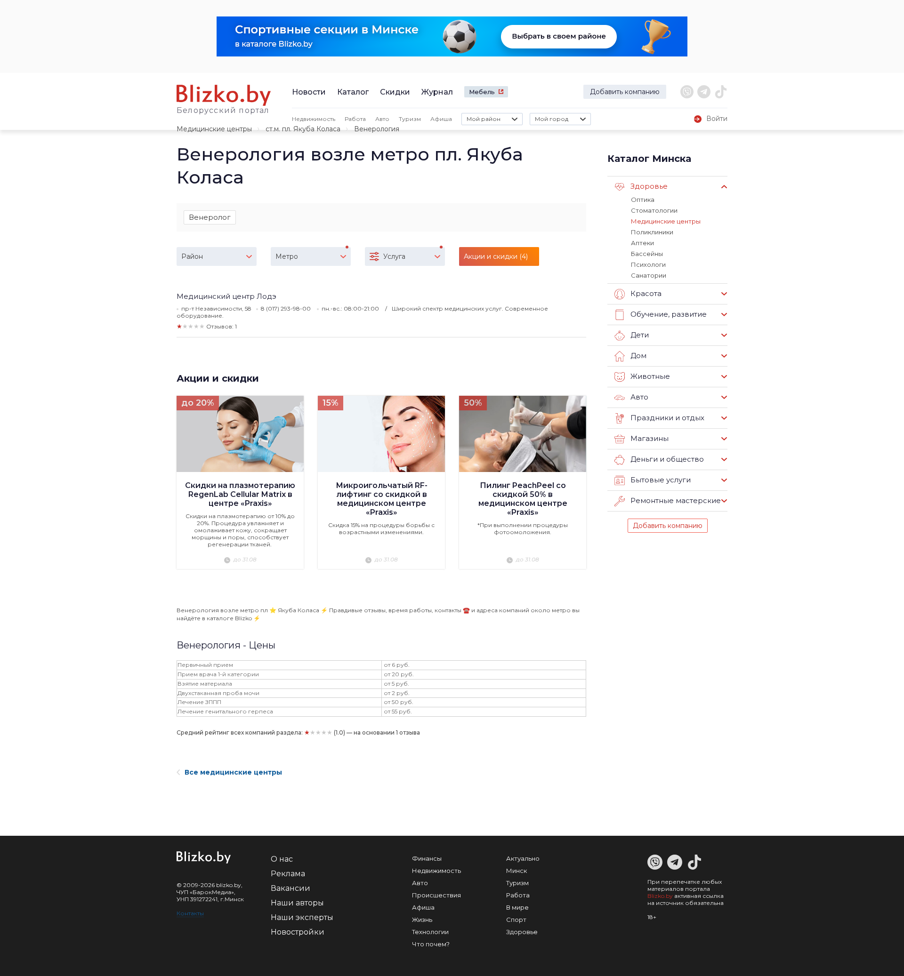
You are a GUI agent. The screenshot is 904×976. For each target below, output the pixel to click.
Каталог (353, 92)
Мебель (482, 92)
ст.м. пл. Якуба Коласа (303, 129)
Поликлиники (652, 232)
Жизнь (422, 919)
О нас (282, 859)
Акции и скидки (218, 378)
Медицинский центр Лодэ (226, 296)
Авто (382, 118)
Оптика (642, 199)
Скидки (395, 92)
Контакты (190, 913)
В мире (517, 907)
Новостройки (297, 932)
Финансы (427, 858)
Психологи (648, 264)
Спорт (516, 919)
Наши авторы (297, 902)
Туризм (410, 118)
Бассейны (647, 253)
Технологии (430, 932)
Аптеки (642, 243)
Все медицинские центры (233, 772)
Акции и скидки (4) (496, 256)
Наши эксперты (302, 917)
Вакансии (290, 888)
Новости (309, 92)
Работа (355, 118)
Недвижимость (313, 118)
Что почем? (431, 944)
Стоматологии (654, 210)
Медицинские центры (214, 129)
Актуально (523, 858)
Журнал (437, 92)
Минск (516, 870)
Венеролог (210, 217)
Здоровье (522, 932)
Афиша (441, 118)
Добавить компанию (625, 92)
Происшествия (436, 895)
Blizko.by (660, 895)
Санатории (648, 275)
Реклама (288, 873)
